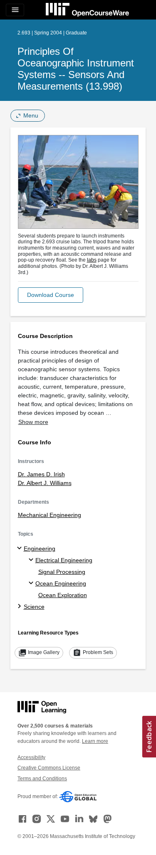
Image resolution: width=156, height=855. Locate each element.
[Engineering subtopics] (20, 548)
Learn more (95, 741)
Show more (33, 422)
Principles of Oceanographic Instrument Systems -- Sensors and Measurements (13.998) (75, 69)
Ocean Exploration (62, 595)
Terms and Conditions (42, 779)
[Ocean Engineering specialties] (32, 583)
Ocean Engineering (60, 583)
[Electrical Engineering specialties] (32, 560)
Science (34, 606)
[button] (50, 295)
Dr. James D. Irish (41, 474)
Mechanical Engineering (49, 515)
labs (92, 260)
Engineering (39, 548)
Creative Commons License (48, 768)
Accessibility (31, 757)
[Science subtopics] (20, 606)
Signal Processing (61, 571)
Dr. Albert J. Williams (45, 483)
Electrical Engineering (63, 560)
